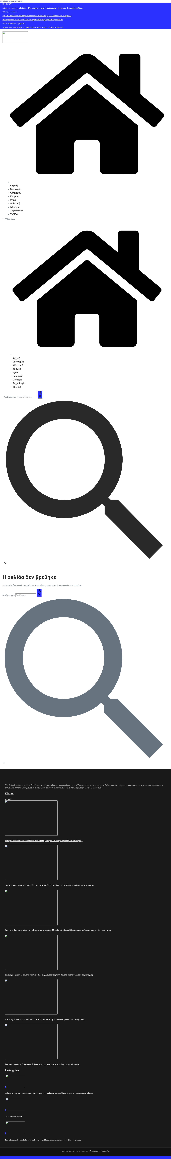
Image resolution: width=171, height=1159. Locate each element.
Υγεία (13, 199)
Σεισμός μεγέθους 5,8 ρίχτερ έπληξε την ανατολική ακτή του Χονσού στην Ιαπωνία (42, 1064)
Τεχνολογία (16, 210)
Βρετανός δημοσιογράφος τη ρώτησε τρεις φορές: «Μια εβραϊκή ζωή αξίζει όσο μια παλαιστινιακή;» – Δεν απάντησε (58, 930)
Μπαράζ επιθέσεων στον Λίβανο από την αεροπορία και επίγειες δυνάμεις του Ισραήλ (43, 841)
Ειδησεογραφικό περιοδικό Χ (99, 1151)
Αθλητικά (15, 192)
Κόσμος (14, 196)
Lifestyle (15, 207)
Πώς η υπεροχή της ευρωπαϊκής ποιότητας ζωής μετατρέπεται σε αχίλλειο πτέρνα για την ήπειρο (49, 885)
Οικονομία (15, 189)
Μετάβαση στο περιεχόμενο (11, 1)
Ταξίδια (14, 214)
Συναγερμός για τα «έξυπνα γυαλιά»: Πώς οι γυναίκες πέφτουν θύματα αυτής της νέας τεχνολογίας (49, 975)
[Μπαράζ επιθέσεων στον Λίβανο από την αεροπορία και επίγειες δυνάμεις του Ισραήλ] (31, 835)
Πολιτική (15, 203)
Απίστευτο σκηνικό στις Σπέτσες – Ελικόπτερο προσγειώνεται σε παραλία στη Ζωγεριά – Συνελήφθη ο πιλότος (49, 1093)
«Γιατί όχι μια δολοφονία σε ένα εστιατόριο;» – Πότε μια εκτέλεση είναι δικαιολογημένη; (45, 1019)
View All (8, 799)
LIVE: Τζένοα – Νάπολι (14, 1116)
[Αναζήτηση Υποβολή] (39, 394)
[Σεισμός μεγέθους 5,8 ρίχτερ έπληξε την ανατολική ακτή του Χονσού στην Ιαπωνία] (31, 1059)
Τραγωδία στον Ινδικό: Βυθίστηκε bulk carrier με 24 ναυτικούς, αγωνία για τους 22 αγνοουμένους (43, 1140)
